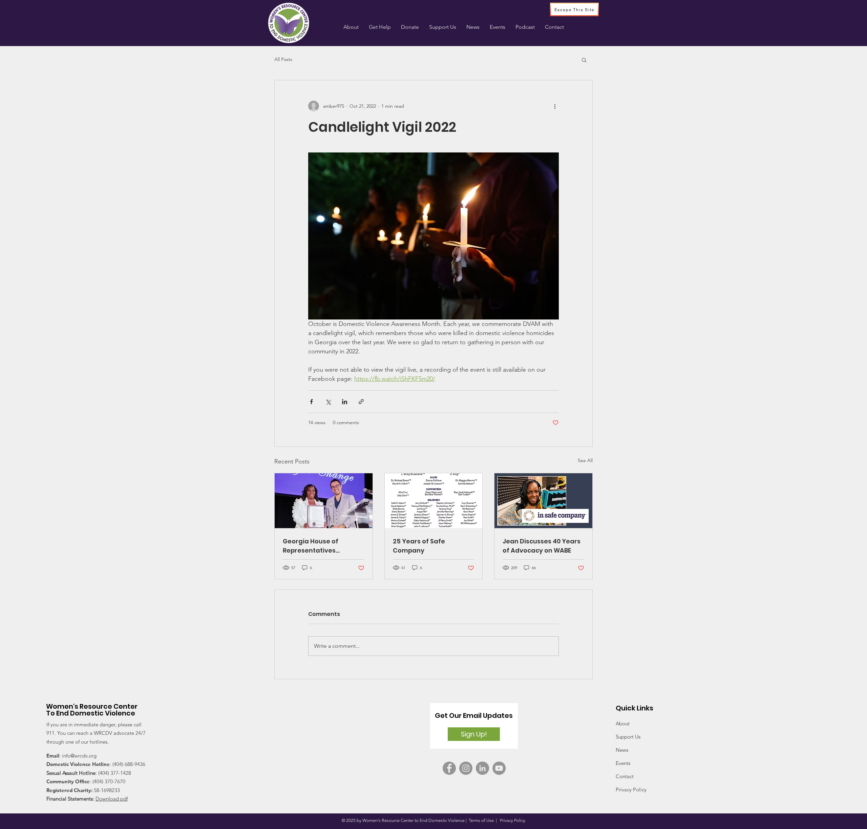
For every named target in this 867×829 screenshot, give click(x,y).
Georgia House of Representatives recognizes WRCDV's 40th (323, 546)
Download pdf (112, 798)
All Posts (283, 59)
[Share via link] (361, 401)
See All (585, 460)
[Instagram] (465, 768)
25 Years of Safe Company (419, 546)
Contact (625, 776)
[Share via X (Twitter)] (328, 401)
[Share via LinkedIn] (344, 401)
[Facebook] (449, 768)
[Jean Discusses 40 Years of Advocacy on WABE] (543, 500)
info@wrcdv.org (79, 755)
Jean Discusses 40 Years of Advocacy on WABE (541, 546)
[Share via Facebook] (311, 401)
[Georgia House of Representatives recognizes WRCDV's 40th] (324, 500)
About (623, 723)
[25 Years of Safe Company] (434, 500)
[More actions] (555, 106)
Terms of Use (481, 820)
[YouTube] (499, 768)
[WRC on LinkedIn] (482, 768)
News (622, 750)
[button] (380, 27)
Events (623, 763)
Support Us (628, 736)
